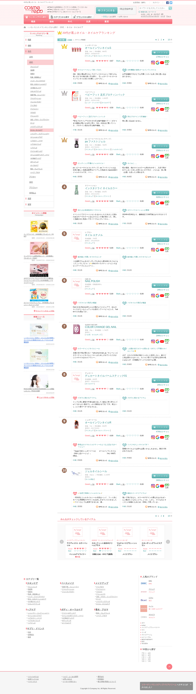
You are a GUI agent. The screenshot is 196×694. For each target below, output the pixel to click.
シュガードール (91, 45)
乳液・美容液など (35, 77)
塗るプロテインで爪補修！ (137, 116)
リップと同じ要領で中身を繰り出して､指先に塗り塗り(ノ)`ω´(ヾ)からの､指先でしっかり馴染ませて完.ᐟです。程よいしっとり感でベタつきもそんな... (95, 404)
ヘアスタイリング (35, 144)
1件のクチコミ (163, 290)
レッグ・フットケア (93, 103)
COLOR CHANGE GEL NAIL (101, 327)
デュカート (89, 373)
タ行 (149, 655)
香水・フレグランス (36, 169)
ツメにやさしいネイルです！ (138, 444)
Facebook (167, 2)
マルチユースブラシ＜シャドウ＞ (127, 544)
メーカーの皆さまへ (70, 681)
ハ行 (149, 657)
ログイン (156, 2)
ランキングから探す (36, 16)
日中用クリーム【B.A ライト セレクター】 (66, 12)
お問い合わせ (123, 16)
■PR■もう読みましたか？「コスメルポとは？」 (64, 9)
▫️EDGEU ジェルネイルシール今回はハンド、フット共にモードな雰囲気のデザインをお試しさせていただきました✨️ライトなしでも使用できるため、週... (95, 500)
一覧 (92, 61)
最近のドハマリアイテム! (136, 493)
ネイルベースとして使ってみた (90, 70)
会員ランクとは (33, 679)
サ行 (143, 655)
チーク (32, 123)
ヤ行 (149, 659)
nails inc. (88, 279)
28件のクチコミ (162, 480)
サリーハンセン (91, 185)
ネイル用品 (90, 479)
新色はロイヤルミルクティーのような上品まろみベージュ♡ (97, 446)
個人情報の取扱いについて (107, 681)
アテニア (152, 589)
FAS (142, 641)
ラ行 (143, 661)
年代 (70, 21)
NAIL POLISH (92, 281)
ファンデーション (35, 98)
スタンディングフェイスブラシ (152, 544)
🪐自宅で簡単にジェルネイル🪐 (90, 493)
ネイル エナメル (94, 235)
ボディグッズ (34, 162)
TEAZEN (144, 643)
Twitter (171, 2)
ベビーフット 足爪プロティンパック (105, 94)
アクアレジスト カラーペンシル (77, 544)
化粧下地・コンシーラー (37, 95)
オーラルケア (34, 165)
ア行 (143, 653)
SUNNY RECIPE (91, 325)
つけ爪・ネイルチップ (93, 334)
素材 (29, 637)
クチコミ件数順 (80, 40)
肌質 (88, 21)
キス (143, 630)
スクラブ (157, 14)
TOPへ (169, 667)
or (151, 14)
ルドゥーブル (146, 637)
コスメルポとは (33, 676)
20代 (62, 27)
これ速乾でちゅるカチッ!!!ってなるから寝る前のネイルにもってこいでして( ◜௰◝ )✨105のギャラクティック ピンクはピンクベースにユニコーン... (95, 263)
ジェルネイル (116, 149)
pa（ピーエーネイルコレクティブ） (98, 139)
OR (162, 14)
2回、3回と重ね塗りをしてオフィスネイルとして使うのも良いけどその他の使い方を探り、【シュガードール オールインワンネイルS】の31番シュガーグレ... (95, 76)
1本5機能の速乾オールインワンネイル (141, 70)
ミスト (143, 14)
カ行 (149, 653)
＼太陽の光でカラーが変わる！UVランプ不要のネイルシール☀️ (147, 350)
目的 (29, 632)
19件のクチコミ (162, 336)
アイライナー (34, 109)
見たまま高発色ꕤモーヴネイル (89, 210)
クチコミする (106, 10)
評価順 (70, 40)
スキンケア (32, 583)
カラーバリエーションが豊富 (138, 210)
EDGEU (88, 469)
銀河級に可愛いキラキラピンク (90, 257)
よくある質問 (111, 16)
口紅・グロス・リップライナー (39, 119)
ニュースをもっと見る (46, 397)
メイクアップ (101, 583)
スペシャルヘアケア (36, 137)
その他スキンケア (35, 88)
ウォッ (168, 16)
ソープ (162, 16)
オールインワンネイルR (98, 422)
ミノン (151, 606)
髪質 (107, 21)
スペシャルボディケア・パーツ (39, 155)
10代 (31, 57)
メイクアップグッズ (36, 126)
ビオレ (151, 597)
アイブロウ (33, 105)
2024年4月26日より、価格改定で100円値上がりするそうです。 (144, 215)
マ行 (143, 659)
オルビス (152, 614)
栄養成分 (31, 634)
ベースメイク (67, 583)
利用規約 (101, 679)
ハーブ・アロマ (35, 172)
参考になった (101, 83)
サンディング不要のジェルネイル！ (91, 163)
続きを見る (114, 83)
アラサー (32, 177)
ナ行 (143, 657)
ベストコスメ (32, 681)
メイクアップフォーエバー (150, 16)
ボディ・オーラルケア (72, 609)
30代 (31, 182)
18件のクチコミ (162, 104)
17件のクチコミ (162, 57)
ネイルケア (106, 103)
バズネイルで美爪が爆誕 (87, 303)
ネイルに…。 (132, 163)
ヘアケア (31, 609)
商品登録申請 (126, 9)
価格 (51, 21)
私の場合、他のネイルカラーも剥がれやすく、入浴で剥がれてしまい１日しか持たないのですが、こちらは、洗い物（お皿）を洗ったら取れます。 (144, 170)
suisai (143, 625)
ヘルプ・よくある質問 (70, 676)
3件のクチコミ (163, 244)
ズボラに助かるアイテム (87, 398)
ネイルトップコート (103, 56)
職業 (33, 21)
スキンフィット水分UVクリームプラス (102, 544)
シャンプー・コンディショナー (39, 133)
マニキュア (90, 56)
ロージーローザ (122, 540)
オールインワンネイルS (98, 48)
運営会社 (101, 676)
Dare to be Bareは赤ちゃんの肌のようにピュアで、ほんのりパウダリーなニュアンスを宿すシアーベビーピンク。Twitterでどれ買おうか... (95, 309)
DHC (150, 581)
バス (148, 14)
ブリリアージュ (146, 635)
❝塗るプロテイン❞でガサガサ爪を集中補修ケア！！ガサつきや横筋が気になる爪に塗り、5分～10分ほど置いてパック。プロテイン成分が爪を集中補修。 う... (95, 123)
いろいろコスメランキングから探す (43, 27)
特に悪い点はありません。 (132, 121)
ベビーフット (90, 92)
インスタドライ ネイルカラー (101, 188)
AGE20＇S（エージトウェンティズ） (102, 540)
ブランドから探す (83, 16)
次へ (168, 542)
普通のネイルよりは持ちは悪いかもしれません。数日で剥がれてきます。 (144, 450)
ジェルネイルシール (96, 471)
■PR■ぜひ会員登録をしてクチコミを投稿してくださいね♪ (67, 7)
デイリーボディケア (36, 151)
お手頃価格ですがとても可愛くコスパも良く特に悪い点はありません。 (144, 75)
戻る (62, 542)
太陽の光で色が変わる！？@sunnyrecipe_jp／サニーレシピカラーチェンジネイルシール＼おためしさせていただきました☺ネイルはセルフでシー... (95, 355)
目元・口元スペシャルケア (38, 84)
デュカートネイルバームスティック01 (106, 375)
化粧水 (32, 74)
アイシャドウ (34, 116)
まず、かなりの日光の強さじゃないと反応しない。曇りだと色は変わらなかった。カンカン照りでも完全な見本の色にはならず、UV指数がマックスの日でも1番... (144, 357)
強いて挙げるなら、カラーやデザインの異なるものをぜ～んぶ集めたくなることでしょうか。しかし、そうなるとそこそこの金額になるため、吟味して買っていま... (144, 500)
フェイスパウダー (35, 102)
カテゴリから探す (60, 16)
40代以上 (32, 193)
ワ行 (149, 661)
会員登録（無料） (140, 2)
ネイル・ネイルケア (36, 130)
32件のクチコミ (162, 197)
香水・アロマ (101, 609)
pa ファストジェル (95, 141)
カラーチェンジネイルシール (89, 348)
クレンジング (34, 66)
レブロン (88, 232)
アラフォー (33, 187)
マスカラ (33, 112)
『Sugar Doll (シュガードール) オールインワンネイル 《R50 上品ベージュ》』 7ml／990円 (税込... (95, 453)
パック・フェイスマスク (37, 81)
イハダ (143, 632)
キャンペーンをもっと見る (45, 311)
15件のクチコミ (162, 150)
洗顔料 (32, 70)
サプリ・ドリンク (35, 628)
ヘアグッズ (33, 148)
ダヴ (143, 623)
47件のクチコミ (162, 432)
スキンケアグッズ (35, 91)
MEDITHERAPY (147, 639)
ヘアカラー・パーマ (36, 141)
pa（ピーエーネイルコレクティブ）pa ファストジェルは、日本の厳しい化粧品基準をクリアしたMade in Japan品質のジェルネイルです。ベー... (95, 170)
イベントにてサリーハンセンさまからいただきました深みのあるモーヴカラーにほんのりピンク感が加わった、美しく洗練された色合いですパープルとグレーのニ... (95, 216)
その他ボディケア (35, 158)
